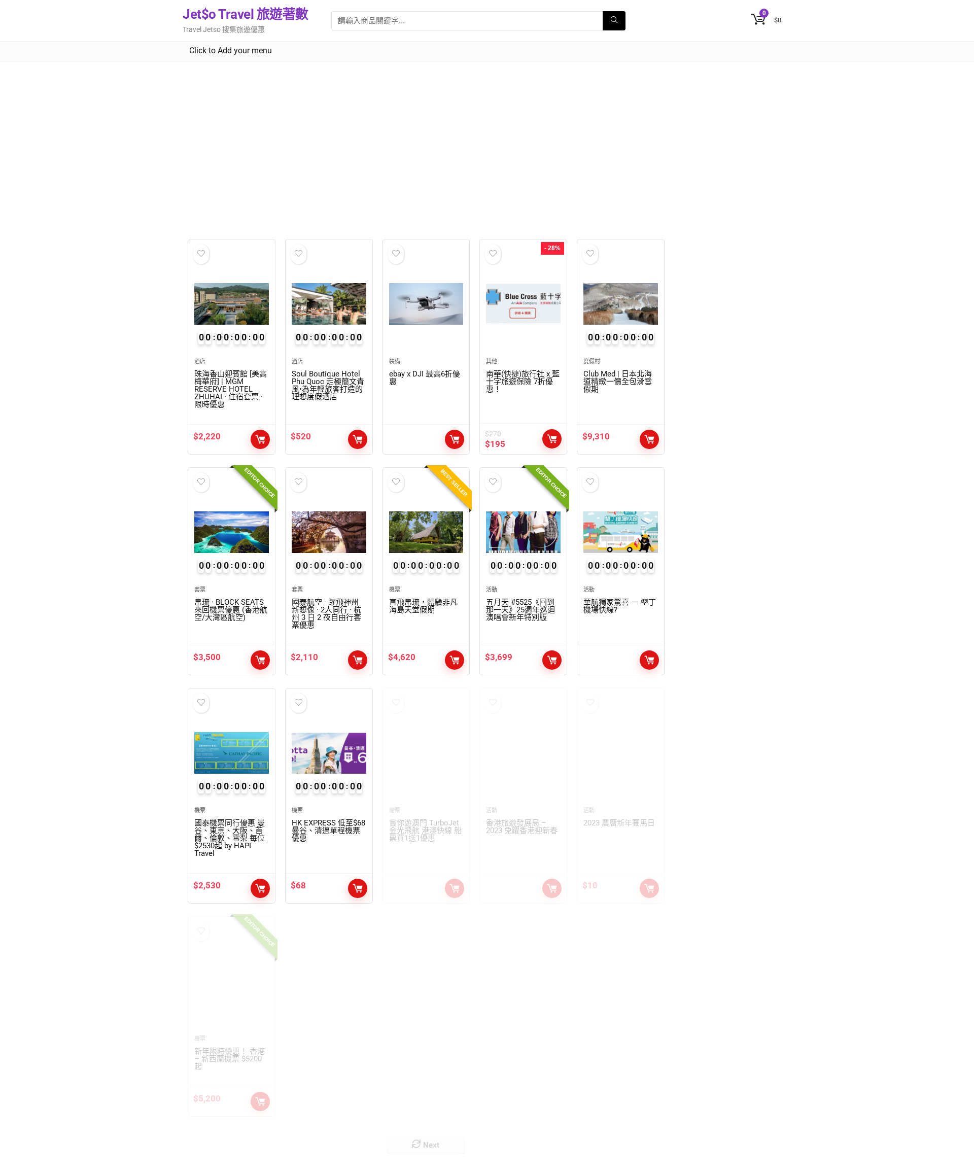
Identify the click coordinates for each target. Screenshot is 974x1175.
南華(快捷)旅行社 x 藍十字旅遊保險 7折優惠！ (523, 381)
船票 (394, 810)
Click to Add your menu (230, 50)
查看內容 (649, 660)
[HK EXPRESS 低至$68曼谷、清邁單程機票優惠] (329, 753)
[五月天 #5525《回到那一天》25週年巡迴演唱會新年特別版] (523, 532)
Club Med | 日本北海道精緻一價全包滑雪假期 (617, 381)
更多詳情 (649, 439)
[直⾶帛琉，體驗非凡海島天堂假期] (426, 532)
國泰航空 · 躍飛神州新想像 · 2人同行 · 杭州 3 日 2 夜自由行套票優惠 (326, 614)
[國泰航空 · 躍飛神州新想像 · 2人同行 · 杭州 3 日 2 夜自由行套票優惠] (329, 532)
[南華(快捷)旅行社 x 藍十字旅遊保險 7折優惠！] (523, 304)
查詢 (552, 660)
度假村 (591, 361)
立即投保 (552, 438)
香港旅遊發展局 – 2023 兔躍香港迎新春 (522, 826)
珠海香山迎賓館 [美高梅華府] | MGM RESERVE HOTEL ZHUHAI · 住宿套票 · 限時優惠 (230, 389)
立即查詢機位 (260, 888)
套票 (199, 589)
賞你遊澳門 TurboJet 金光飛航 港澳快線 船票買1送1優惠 (425, 830)
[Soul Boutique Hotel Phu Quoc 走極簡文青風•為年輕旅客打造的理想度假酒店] (329, 304)
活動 (491, 589)
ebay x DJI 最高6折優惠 (424, 377)
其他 (491, 361)
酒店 (199, 361)
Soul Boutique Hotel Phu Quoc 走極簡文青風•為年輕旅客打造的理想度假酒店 (328, 385)
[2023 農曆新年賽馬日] (620, 753)
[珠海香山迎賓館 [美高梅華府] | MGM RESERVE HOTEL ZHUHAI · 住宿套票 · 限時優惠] (231, 304)
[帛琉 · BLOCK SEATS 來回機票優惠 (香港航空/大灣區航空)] (231, 532)
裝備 (394, 361)
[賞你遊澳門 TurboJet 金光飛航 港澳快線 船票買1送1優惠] (426, 753)
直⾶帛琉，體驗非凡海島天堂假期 (423, 606)
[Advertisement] (487, 137)
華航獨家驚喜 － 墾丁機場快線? (619, 606)
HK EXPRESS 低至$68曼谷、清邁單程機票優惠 (328, 830)
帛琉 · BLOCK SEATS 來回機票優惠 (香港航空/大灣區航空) (230, 610)
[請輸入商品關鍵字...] (614, 20)
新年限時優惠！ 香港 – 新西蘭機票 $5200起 (229, 1059)
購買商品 (357, 888)
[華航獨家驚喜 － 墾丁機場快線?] (620, 532)
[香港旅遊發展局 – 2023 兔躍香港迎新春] (523, 753)
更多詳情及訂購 (260, 1101)
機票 (394, 589)
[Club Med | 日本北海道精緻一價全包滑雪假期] (620, 304)
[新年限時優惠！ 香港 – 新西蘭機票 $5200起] (231, 981)
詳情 (260, 439)
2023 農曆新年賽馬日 (619, 822)
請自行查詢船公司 (454, 888)
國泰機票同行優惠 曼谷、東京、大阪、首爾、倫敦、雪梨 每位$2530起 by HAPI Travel (229, 838)
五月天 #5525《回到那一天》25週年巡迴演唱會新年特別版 (520, 610)
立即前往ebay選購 (454, 439)
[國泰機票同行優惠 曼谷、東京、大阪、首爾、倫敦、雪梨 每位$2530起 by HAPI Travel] (231, 753)
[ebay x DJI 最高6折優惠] (426, 304)
